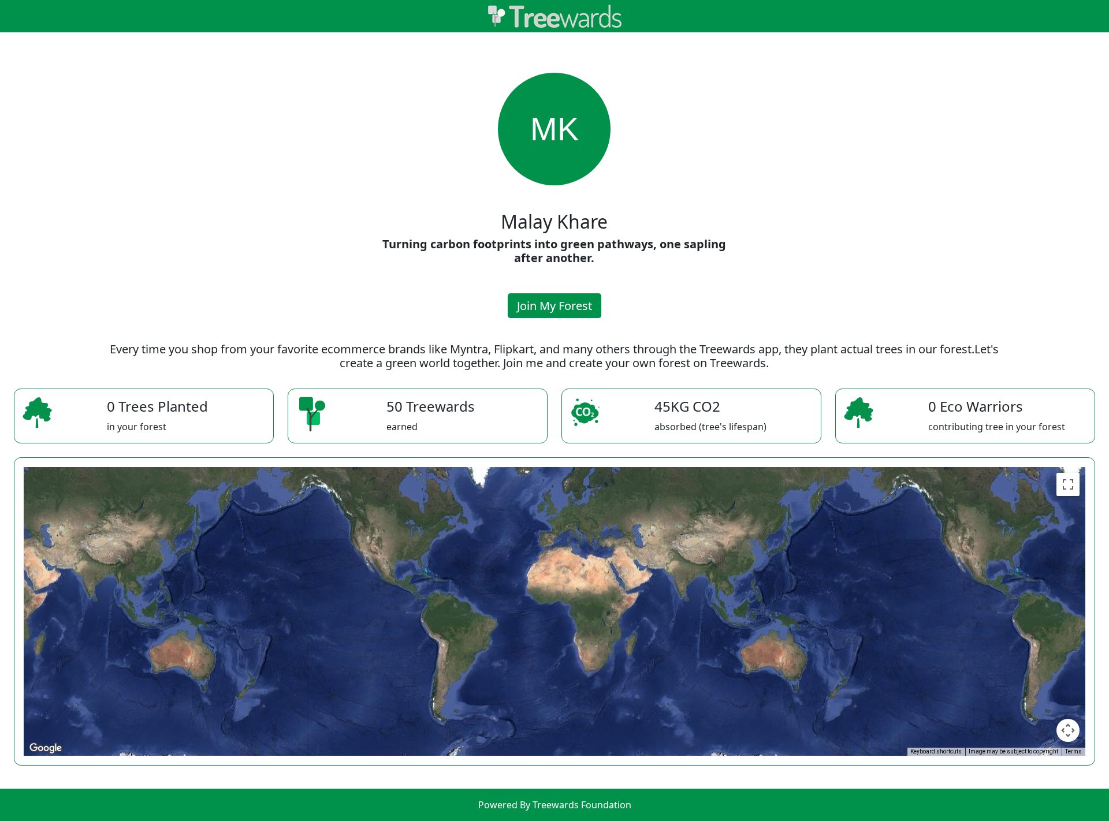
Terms (1073, 751)
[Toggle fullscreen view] (1068, 484)
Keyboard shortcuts (936, 751)
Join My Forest (554, 306)
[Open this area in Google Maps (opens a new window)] (46, 748)
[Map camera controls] (1068, 730)
